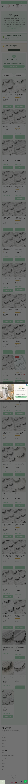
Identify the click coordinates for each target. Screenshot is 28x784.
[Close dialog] (27, 385)
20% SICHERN (21, 396)
